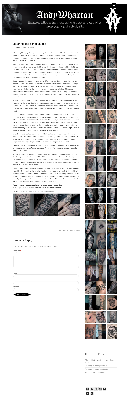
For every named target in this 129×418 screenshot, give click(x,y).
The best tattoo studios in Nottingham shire (99, 361)
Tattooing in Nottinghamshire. (96, 365)
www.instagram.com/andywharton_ (42, 191)
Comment (17, 250)
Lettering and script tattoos (95, 372)
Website (16, 287)
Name (16, 273)
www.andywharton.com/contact (24, 188)
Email (16, 280)
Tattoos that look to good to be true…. (68, 230)
